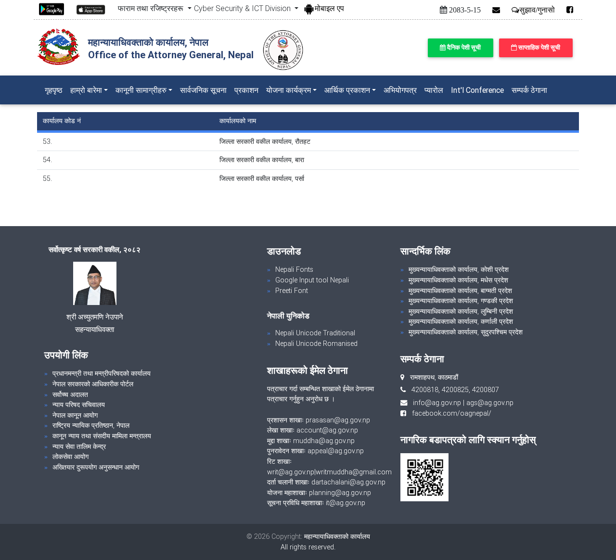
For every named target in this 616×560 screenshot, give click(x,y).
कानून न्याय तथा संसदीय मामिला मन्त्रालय (101, 436)
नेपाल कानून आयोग (75, 415)
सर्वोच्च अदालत (70, 394)
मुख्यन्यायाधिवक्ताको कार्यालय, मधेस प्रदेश (458, 280)
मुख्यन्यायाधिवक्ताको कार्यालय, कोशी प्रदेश (459, 269)
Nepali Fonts (294, 269)
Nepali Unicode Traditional (315, 333)
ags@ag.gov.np (489, 402)
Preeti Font (291, 290)
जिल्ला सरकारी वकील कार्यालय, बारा (261, 159)
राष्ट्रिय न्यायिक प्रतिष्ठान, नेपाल (90, 425)
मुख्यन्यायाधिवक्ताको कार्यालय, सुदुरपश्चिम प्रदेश (466, 332)
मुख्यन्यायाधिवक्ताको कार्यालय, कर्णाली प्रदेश (461, 321)
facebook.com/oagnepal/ (448, 413)
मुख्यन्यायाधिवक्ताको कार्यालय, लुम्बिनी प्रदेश (461, 311)
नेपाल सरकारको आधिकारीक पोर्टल (92, 384)
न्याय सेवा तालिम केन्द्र (79, 446)
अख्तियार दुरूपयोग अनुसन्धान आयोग (95, 467)
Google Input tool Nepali (312, 280)
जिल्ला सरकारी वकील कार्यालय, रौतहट (264, 141)
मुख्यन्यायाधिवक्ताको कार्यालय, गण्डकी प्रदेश (461, 300)
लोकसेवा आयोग (70, 456)
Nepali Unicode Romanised (316, 343)
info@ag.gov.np (437, 402)
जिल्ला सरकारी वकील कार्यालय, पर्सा (261, 178)
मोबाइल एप (329, 8)
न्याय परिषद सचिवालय (78, 404)
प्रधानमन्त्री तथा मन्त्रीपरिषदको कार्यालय (101, 373)
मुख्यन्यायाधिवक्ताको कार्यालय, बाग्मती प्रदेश (460, 290)
